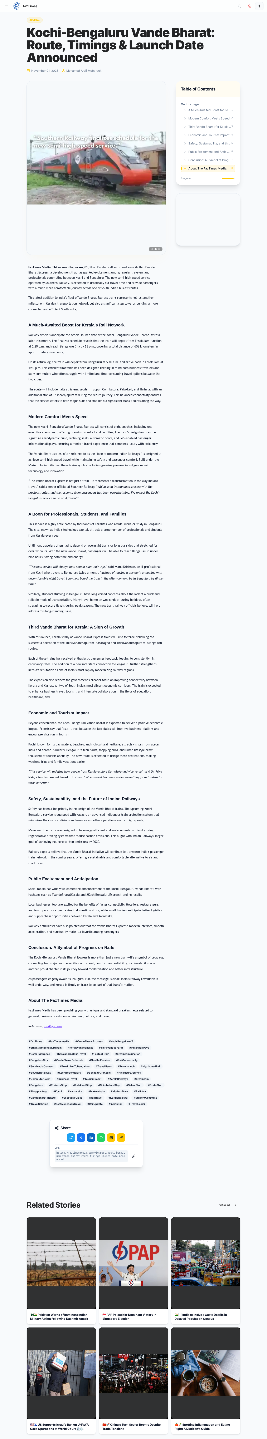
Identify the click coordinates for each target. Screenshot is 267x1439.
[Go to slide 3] (159, 249)
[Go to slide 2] (155, 249)
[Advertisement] (208, 219)
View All (224, 1205)
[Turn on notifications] (249, 6)
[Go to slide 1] (152, 249)
